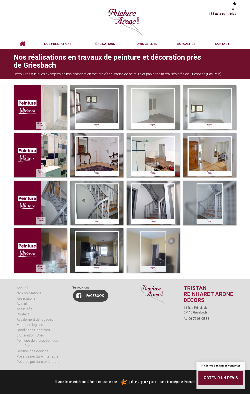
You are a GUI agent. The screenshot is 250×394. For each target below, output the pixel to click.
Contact (222, 44)
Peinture (189, 382)
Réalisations (105, 44)
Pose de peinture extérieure (38, 361)
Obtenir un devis (221, 377)
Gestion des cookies (32, 351)
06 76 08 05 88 (198, 319)
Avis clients (147, 44)
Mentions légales (30, 325)
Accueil (22, 44)
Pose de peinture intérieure (38, 356)
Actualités (186, 44)
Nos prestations (58, 44)
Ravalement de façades (35, 319)
